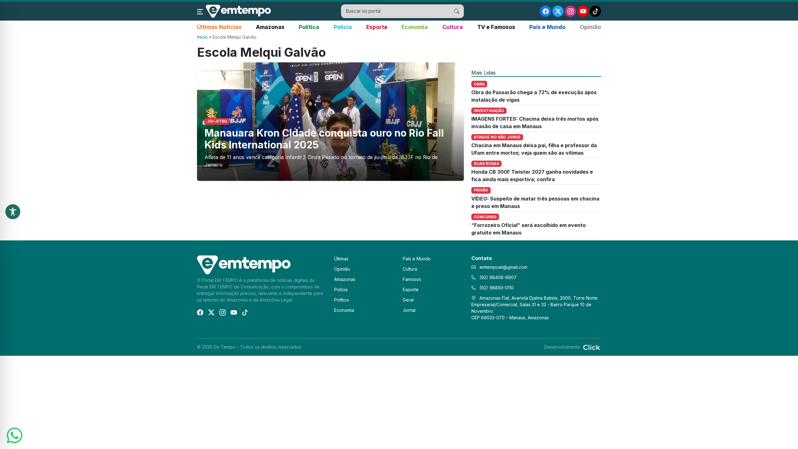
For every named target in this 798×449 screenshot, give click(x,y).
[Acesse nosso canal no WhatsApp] (14, 435)
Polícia (343, 27)
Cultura (452, 27)
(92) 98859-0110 (496, 287)
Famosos (412, 279)
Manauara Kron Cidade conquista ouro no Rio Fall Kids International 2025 (324, 139)
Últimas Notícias (219, 27)
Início (202, 37)
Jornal (409, 310)
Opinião (590, 27)
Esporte (376, 27)
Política (309, 27)
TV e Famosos (496, 27)
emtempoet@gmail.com (503, 267)
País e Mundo (547, 27)
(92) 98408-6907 (497, 277)
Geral (408, 299)
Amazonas (270, 27)
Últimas (341, 258)
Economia (414, 27)
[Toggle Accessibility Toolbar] (13, 212)
